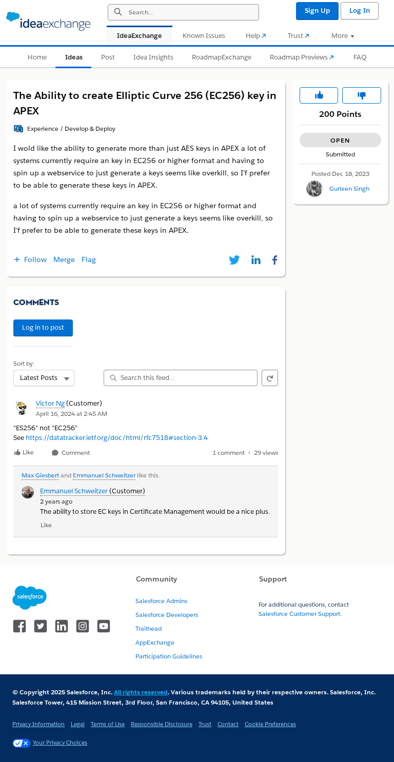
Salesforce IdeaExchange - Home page (48, 21)
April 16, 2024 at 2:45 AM (71, 413)
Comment (75, 453)
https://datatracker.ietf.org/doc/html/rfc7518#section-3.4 (117, 437)
